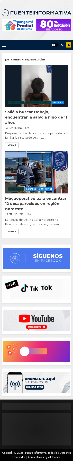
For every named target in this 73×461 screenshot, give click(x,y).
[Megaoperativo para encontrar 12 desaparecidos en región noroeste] (36, 172)
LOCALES (57, 102)
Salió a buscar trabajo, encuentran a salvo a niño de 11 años (36, 117)
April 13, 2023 (16, 214)
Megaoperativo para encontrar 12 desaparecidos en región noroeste (35, 203)
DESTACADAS (16, 102)
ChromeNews (36, 457)
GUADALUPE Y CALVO (37, 102)
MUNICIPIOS (45, 189)
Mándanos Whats (68, 45)
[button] (4, 44)
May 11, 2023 (15, 128)
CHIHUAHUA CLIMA (36, 429)
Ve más (12, 145)
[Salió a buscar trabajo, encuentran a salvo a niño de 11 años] (36, 86)
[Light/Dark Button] (55, 45)
